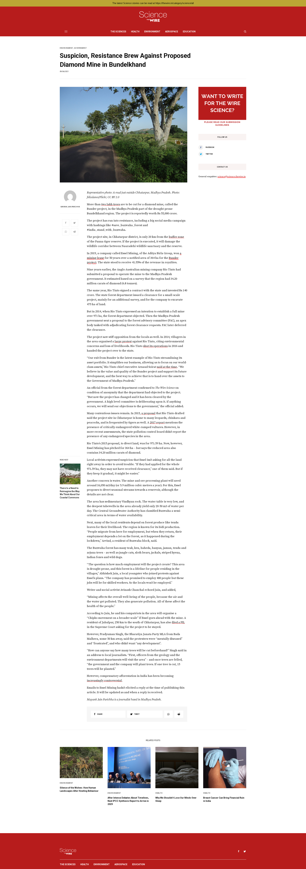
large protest (123, 341)
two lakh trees (110, 204)
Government (80, 48)
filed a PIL (178, 622)
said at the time (167, 367)
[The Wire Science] (153, 16)
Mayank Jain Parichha (70, 207)
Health (158, 793)
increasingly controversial (104, 680)
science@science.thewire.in (232, 176)
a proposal (148, 413)
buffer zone (176, 237)
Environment (66, 48)
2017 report (157, 422)
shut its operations (155, 346)
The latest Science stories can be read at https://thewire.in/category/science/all (153, 3)
